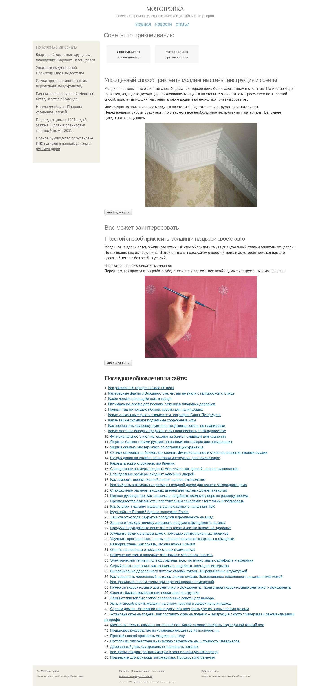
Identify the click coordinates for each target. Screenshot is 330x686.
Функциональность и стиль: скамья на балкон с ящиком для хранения (168, 436)
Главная (142, 23)
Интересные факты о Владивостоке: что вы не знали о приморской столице (171, 393)
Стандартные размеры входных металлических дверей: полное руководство (174, 468)
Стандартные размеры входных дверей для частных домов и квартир (168, 490)
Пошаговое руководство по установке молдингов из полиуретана (164, 630)
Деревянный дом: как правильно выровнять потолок (154, 646)
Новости (163, 23)
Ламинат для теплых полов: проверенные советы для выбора (162, 597)
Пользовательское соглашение (148, 671)
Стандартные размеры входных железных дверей (152, 473)
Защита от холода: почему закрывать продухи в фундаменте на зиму (167, 522)
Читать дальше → (118, 212)
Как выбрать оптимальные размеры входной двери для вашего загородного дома (178, 484)
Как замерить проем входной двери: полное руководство (157, 479)
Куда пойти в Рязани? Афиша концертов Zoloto (149, 511)
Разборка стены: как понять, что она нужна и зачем (152, 544)
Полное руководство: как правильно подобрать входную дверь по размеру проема (179, 495)
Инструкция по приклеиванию (128, 54)
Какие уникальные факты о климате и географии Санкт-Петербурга (164, 414)
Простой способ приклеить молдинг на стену (147, 635)
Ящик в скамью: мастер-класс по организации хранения (156, 447)
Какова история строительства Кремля (142, 463)
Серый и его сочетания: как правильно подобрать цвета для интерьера (169, 565)
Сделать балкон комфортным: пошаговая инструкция (154, 592)
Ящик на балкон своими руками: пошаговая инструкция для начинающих (171, 441)
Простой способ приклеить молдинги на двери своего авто (174, 238)
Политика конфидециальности (135, 676)
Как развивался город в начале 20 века (141, 387)
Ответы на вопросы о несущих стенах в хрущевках (152, 549)
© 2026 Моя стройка (48, 671)
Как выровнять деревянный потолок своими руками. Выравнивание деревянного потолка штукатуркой (196, 576)
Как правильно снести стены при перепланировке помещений (162, 581)
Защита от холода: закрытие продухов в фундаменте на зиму (161, 517)
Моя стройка (165, 8)
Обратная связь (209, 671)
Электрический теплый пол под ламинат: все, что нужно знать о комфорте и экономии (181, 560)
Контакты (124, 671)
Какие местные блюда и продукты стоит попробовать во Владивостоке (167, 430)
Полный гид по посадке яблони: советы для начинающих (155, 409)
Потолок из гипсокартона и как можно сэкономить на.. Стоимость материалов (175, 641)
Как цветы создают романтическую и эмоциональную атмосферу (164, 651)
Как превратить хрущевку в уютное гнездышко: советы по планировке (166, 425)
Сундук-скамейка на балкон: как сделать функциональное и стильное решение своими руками (188, 452)
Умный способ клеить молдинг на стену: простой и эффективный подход (170, 603)
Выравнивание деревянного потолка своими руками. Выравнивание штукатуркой (178, 571)
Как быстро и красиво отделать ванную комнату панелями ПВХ (162, 506)
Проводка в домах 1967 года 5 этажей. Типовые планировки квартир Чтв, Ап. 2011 (61, 125)
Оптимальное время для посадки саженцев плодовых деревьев (161, 403)
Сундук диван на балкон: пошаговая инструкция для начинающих (165, 457)
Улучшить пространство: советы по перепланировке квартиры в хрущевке (172, 538)
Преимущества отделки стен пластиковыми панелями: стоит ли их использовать (177, 500)
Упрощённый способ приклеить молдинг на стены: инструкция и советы (190, 80)
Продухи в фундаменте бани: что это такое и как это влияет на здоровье (170, 527)
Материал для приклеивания (176, 54)
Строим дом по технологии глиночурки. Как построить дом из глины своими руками (179, 608)
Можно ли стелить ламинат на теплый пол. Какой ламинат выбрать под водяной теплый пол (187, 624)
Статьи (182, 23)
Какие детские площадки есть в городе (140, 398)
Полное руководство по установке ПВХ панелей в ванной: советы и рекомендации (64, 143)
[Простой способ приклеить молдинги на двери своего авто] (200, 317)
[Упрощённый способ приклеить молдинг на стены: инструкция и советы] (200, 165)
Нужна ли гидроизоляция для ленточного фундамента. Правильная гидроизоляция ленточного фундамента (200, 587)
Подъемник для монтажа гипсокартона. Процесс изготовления (162, 657)
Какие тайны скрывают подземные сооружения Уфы (152, 420)
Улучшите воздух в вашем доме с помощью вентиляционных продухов (169, 533)
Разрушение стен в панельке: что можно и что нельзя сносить (161, 554)
